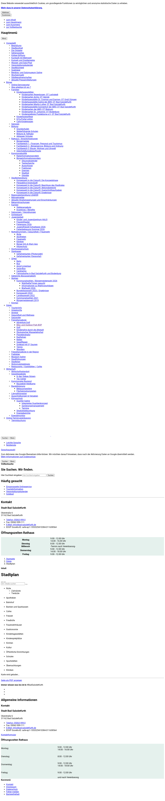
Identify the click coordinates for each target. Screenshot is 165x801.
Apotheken (21, 236)
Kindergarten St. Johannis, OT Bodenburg (40, 112)
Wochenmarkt (17, 75)
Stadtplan (15, 361)
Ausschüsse (27, 165)
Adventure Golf (23, 322)
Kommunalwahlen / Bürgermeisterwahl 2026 (36, 281)
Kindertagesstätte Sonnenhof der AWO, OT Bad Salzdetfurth (49, 107)
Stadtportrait (17, 48)
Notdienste (11, 445)
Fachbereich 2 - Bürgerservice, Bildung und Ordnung (39, 146)
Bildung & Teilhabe (25, 134)
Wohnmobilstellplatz (20, 364)
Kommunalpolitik (19, 153)
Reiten (19, 339)
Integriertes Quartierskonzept (35, 403)
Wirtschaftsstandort (20, 371)
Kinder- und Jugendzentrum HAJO (31, 219)
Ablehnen (5, 12)
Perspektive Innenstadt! (27, 183)
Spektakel (15, 70)
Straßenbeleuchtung (25, 410)
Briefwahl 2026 (28, 288)
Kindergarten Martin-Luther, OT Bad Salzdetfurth (43, 104)
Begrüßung (16, 45)
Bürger (9, 82)
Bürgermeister (22, 141)
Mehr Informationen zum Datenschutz (18, 457)
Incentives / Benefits (25, 210)
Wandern (20, 349)
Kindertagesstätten (25, 92)
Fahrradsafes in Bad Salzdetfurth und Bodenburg (38, 273)
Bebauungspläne (24, 388)
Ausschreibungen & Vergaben (24, 396)
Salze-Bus (21, 268)
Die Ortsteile (16, 50)
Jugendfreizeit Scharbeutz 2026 (31, 227)
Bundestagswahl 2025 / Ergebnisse (32, 290)
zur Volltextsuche (14, 27)
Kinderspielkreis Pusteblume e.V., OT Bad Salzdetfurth (46, 114)
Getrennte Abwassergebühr (23, 276)
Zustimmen (6, 15)
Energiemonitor (18, 415)
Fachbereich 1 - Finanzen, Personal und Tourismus (39, 143)
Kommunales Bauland (21, 381)
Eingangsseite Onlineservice (19, 486)
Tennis (19, 347)
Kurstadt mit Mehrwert (21, 58)
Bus (18, 263)
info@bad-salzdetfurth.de (21, 524)
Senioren (15, 124)
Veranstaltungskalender (22, 65)
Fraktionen (26, 168)
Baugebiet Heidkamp (25, 384)
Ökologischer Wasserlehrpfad (29, 332)
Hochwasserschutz (20, 249)
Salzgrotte (16, 317)
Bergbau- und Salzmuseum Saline (26, 72)
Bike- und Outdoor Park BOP (29, 325)
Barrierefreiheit (12, 794)
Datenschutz (12, 789)
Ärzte (18, 234)
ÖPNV (14, 259)
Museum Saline (18, 357)
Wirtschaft (11, 369)
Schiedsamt (16, 214)
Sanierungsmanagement (33, 406)
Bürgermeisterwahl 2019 (27, 300)
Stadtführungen (18, 359)
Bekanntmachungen (20, 202)
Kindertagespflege (24, 116)
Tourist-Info (16, 308)
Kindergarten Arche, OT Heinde (35, 97)
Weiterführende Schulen (27, 131)
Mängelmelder (17, 197)
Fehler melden (12, 792)
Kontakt (9, 784)
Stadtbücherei (17, 67)
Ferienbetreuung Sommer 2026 (30, 229)
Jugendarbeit (17, 217)
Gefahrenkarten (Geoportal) (28, 256)
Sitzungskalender (29, 161)
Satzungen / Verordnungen (23, 212)
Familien (15, 89)
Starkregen (16, 251)
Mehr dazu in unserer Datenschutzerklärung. (22, 8)
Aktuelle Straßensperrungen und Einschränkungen (34, 200)
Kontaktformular (8, 735)
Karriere (14, 205)
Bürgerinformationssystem (28, 158)
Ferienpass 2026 (24, 224)
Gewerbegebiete (18, 374)
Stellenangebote (23, 207)
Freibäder (15, 354)
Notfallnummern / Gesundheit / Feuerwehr (30, 232)
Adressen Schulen (24, 136)
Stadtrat (25, 173)
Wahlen (14, 278)
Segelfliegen (22, 342)
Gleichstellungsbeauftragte (28, 151)
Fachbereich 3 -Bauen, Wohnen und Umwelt (36, 148)
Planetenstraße (23, 335)
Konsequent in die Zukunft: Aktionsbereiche (36, 187)
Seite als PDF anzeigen (11, 680)
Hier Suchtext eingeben (11, 475)
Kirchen (14, 303)
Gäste (8, 305)
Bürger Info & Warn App (27, 244)
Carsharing (21, 271)
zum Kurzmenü (13, 24)
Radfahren (21, 337)
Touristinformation (14, 489)
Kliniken (20, 241)
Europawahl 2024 (24, 293)
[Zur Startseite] (32, 435)
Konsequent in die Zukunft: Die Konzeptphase (37, 180)
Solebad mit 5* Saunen (27, 344)
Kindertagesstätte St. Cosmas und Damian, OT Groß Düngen (49, 99)
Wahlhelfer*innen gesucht (33, 283)
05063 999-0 (16, 520)
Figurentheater (23, 222)
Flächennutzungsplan (26, 391)
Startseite (10, 559)
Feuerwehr (21, 239)
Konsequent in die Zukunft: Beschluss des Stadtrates (40, 185)
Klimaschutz (17, 398)
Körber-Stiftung (18, 55)
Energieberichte (23, 413)
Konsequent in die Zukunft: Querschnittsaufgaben (39, 190)
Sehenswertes (17, 53)
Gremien (25, 170)
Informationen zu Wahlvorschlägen (37, 285)
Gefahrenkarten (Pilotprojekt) (29, 254)
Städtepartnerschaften (21, 77)
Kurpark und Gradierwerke (23, 60)
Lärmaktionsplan (19, 393)
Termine (25, 408)
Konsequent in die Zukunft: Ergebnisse (33, 192)
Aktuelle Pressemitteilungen (23, 80)
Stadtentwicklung (19, 178)
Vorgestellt (11, 43)
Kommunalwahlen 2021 (27, 298)
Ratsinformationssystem (27, 156)
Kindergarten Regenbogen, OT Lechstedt (40, 94)
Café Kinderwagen (24, 121)
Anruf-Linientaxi (23, 266)
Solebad (10, 494)
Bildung (14, 126)
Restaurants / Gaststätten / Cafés (26, 366)
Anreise (14, 312)
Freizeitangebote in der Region (25, 352)
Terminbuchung (18, 420)
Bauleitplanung (18, 386)
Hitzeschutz (21, 246)
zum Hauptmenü (13, 22)
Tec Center (21, 379)
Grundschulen (22, 129)
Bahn (18, 261)
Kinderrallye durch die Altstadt (30, 330)
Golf (18, 327)
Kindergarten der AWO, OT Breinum (37, 109)
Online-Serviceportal (20, 85)
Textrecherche (28, 163)
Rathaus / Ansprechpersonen (24, 138)
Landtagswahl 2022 (25, 295)
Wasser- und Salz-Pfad (21, 63)
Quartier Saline (23, 401)
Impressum (11, 787)
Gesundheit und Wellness (22, 315)
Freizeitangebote (18, 320)
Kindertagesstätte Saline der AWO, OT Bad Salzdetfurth (46, 102)
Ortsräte (25, 175)
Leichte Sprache (13, 442)
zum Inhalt (11, 20)
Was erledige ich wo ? (21, 87)
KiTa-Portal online (24, 119)
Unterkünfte (16, 310)
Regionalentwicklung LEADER (24, 195)
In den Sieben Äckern (25, 376)
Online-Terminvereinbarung (18, 418)
